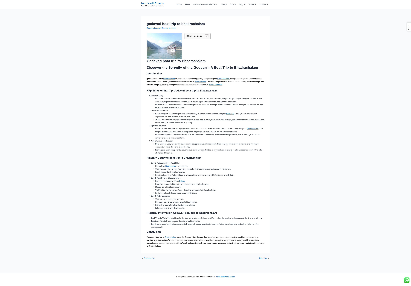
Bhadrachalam (169, 79)
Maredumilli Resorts (152, 3)
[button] (216, 4)
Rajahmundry (170, 166)
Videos (233, 4)
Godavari (230, 114)
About (187, 4)
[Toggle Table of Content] (205, 36)
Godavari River (223, 79)
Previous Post (148, 258)
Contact (263, 4)
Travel (251, 4)
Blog (241, 4)
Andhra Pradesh (215, 85)
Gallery (224, 4)
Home (179, 4)
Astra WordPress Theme (225, 277)
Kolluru (182, 181)
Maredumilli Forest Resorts (204, 4)
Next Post (264, 258)
